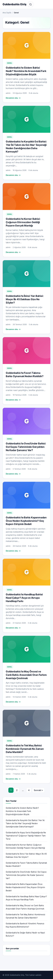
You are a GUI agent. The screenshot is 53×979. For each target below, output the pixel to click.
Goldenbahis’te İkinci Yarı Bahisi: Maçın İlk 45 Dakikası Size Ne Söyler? (24, 299)
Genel (9, 63)
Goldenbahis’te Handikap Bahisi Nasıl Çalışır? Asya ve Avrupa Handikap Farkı (24, 598)
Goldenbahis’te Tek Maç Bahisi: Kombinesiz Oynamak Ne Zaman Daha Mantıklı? (25, 749)
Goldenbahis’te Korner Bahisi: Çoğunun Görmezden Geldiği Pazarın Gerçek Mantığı (23, 222)
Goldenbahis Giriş (14, 4)
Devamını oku (13, 98)
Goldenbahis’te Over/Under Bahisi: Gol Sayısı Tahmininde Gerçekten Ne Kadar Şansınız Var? (26, 447)
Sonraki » (38, 790)
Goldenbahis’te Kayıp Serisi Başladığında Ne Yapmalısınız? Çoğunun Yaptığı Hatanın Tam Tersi (26, 835)
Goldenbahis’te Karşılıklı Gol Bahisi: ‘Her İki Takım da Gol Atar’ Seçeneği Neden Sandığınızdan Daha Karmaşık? (26, 146)
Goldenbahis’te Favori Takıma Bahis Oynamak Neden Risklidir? (24, 374)
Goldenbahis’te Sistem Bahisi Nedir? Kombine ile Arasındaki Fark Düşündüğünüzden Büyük (26, 71)
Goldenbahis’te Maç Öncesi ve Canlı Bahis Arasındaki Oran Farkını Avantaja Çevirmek (26, 675)
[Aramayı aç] (30, 4)
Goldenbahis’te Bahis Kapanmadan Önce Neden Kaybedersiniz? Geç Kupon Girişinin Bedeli (26, 521)
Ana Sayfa (7, 12)
